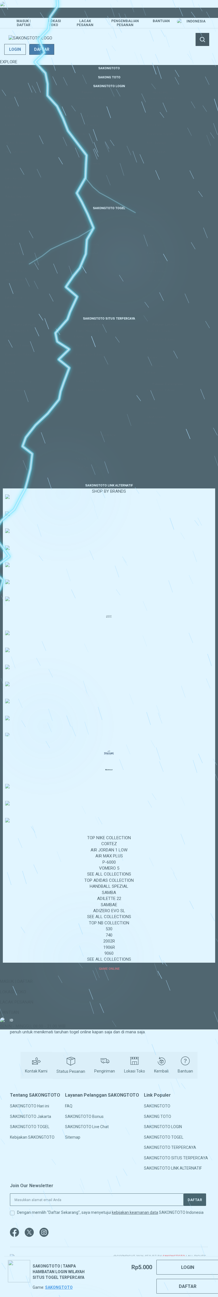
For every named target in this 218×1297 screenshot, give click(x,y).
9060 (109, 953)
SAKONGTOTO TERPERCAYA (170, 1147)
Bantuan (161, 21)
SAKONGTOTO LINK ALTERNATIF (173, 1168)
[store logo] (30, 38)
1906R (109, 947)
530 (109, 928)
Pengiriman (104, 1071)
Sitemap (72, 1137)
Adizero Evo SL (109, 910)
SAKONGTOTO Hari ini (29, 1106)
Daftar (41, 49)
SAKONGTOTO (157, 1106)
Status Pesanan (70, 1071)
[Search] (202, 39)
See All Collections (109, 874)
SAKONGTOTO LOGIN (163, 1126)
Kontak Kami (36, 1071)
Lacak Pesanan (85, 23)
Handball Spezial (109, 886)
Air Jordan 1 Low (109, 850)
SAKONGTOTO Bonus (84, 1116)
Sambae (109, 904)
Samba (109, 892)
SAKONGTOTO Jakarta (30, 1116)
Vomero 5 (109, 868)
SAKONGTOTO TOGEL (29, 1126)
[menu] (109, 518)
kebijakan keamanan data (135, 1212)
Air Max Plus (109, 856)
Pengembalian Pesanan (125, 23)
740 (109, 935)
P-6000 (109, 862)
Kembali (161, 1071)
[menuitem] (109, 67)
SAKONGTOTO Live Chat (87, 1126)
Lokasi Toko (54, 23)
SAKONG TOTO (157, 1116)
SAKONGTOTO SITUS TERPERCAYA (176, 1157)
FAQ (68, 1106)
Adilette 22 (109, 898)
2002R (109, 941)
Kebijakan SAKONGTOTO (32, 1137)
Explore (8, 61)
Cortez (109, 843)
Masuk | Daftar (23, 23)
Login (15, 49)
